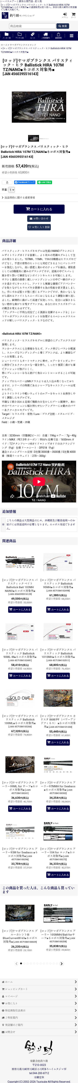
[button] (71, 36)
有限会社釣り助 (39, 1061)
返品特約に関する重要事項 (20, 197)
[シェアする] (7, 182)
